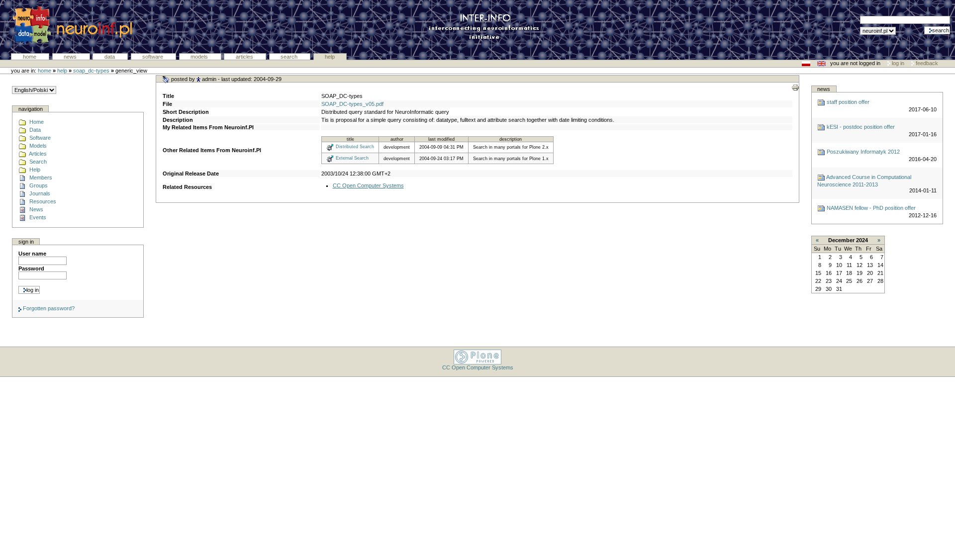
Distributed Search (355, 147)
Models (200, 57)
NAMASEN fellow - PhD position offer (870, 208)
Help (330, 57)
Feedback (926, 63)
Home (30, 57)
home (44, 71)
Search (290, 57)
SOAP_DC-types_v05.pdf (352, 104)
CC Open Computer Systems (368, 185)
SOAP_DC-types (91, 71)
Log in (898, 63)
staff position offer (847, 102)
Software (153, 57)
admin (209, 79)
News (71, 57)
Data (110, 57)
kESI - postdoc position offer (860, 127)
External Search (352, 158)
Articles (245, 57)
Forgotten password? (48, 308)
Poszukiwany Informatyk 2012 (862, 152)
